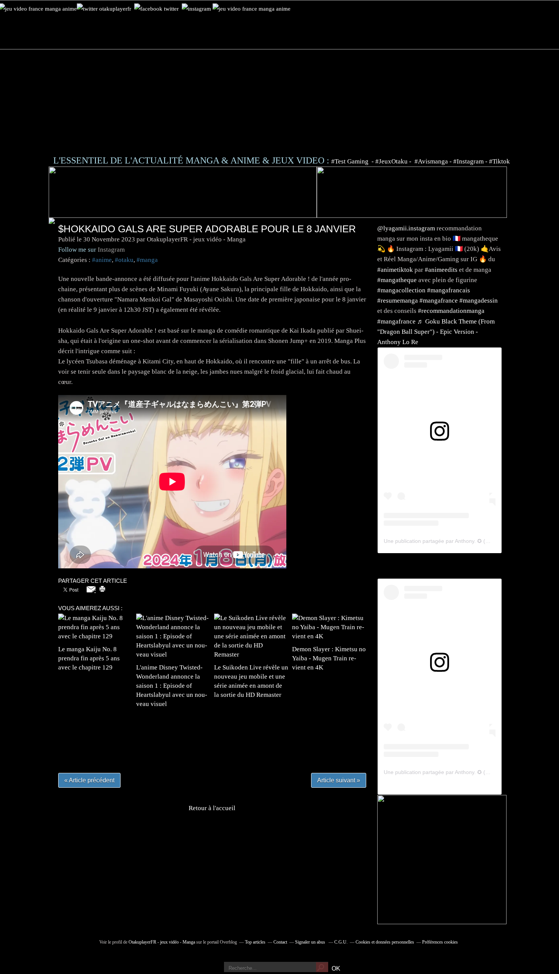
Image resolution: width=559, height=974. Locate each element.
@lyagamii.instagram (406, 228)
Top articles (255, 942)
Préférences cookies (440, 942)
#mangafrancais (448, 290)
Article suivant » (338, 780)
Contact (280, 942)
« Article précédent (89, 780)
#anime (102, 259)
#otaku (124, 259)
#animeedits (441, 269)
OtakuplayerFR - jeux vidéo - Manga (162, 942)
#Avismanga (431, 161)
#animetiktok (395, 269)
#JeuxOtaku (391, 161)
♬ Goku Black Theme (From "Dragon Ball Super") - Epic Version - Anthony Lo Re (436, 332)
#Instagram (468, 161)
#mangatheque (397, 280)
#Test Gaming (350, 161)
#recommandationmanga (451, 310)
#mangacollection (401, 290)
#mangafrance (438, 300)
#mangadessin (478, 300)
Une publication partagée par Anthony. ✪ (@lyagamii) (448, 541)
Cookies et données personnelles (385, 942)
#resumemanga (397, 300)
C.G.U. (341, 942)
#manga (147, 259)
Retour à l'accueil (212, 808)
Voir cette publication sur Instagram (430, 448)
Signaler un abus (310, 942)
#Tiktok (499, 161)
